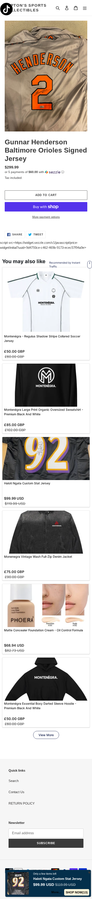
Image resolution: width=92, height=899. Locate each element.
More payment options (46, 217)
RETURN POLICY (22, 803)
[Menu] (84, 7)
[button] (34, 172)
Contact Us (16, 792)
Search (14, 781)
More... (56, 892)
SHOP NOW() (77, 892)
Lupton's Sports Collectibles (26, 7)
